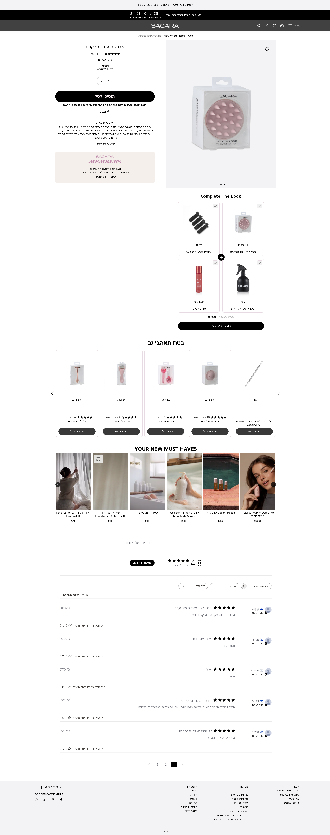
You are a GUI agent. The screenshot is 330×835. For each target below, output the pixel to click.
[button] (259, 26)
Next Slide (270, 115)
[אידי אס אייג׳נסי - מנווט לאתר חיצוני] (165, 830)
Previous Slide (171, 115)
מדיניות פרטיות (239, 794)
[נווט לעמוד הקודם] (182, 764)
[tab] (105, 123)
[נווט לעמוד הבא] (149, 764)
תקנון (245, 790)
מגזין (194, 790)
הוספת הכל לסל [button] (221, 325)
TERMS (243, 786)
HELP (296, 786)
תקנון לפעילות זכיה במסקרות (230, 819)
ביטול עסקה (291, 803)
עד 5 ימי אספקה (165, 4)
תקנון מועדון (240, 803)
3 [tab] (217, 184)
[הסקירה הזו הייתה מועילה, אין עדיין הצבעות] (69, 625)
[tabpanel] (221, 115)
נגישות (244, 807)
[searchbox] (260, 586)
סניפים (193, 798)
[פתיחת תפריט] (294, 26)
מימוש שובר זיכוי (238, 811)
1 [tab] (224, 184)
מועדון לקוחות (188, 807)
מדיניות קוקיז (240, 798)
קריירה (193, 803)
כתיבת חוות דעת (142, 562)
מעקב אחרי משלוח (287, 790)
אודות (193, 794)
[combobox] (224, 586)
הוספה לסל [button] (254, 431)
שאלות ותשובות (289, 794)
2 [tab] (221, 184)
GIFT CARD (190, 811)
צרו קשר (294, 798)
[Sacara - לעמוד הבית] (165, 26)
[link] (165, 15)
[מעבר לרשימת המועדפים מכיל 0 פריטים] (274, 26)
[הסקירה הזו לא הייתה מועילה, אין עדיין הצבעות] (63, 625)
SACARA (192, 786)
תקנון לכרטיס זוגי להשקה (232, 815)
